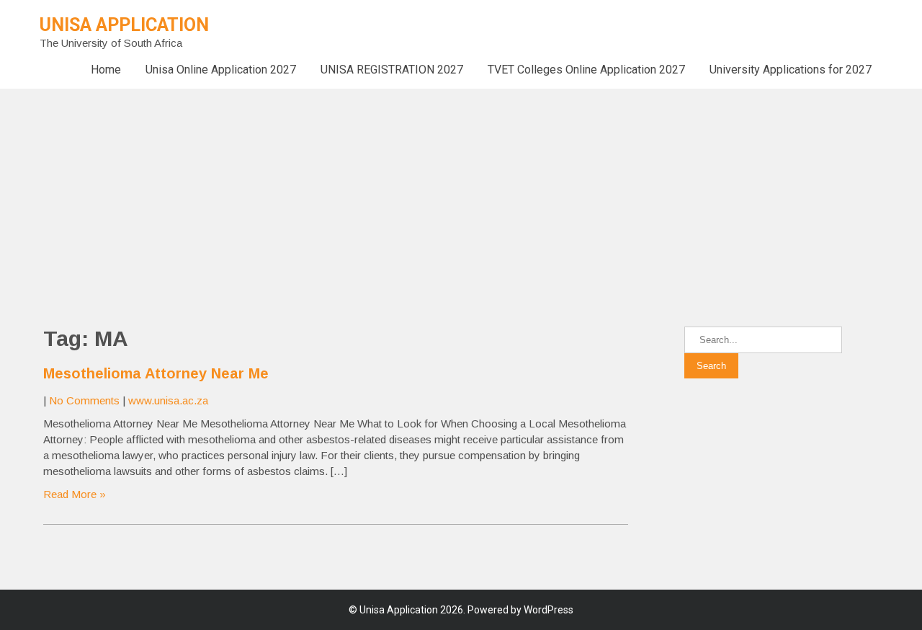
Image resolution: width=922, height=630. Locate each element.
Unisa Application (124, 24)
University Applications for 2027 (791, 69)
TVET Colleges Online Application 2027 (586, 69)
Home (106, 69)
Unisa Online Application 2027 (221, 69)
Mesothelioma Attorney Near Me (156, 373)
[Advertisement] (432, 189)
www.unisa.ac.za (168, 400)
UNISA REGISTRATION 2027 (392, 69)
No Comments (84, 400)
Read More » (74, 494)
